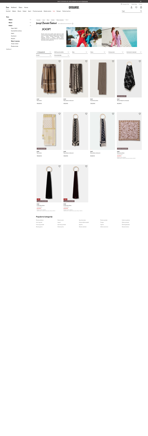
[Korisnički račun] (131, 7)
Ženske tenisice (125, 226)
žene (7, 7)
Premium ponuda (37, 11)
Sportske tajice (82, 220)
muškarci (14, 7)
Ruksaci (59, 11)
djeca (20, 7)
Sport (29, 11)
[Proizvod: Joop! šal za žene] (48, 78)
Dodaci (24, 11)
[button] (44, 52)
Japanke (81, 224)
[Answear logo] (74, 7)
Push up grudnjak (40, 224)
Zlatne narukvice (104, 226)
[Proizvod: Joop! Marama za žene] (129, 131)
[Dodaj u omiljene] (59, 61)
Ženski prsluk (61, 220)
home (26, 7)
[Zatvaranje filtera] (140, 1)
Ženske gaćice (39, 226)
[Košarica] (141, 7)
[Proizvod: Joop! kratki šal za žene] (102, 78)
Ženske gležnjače (126, 224)
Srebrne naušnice (126, 220)
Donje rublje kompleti (84, 222)
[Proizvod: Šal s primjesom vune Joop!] (129, 78)
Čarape (102, 222)
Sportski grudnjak (62, 224)
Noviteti (8, 11)
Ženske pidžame (39, 220)
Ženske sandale (103, 220)
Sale (54, 11)
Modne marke (47, 11)
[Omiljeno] (136, 7)
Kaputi (59, 222)
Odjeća (14, 11)
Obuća (19, 11)
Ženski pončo (61, 226)
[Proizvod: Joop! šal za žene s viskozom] (75, 78)
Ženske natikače (82, 226)
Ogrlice (102, 224)
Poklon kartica (66, 11)
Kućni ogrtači (39, 222)
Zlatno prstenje (125, 222)
